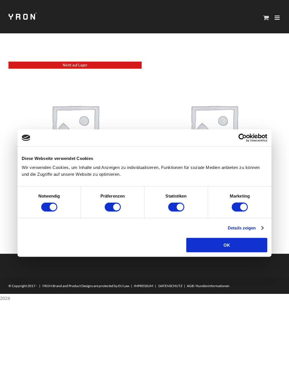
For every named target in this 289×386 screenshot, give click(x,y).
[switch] (113, 207)
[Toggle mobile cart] (266, 18)
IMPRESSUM (143, 286)
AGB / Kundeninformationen (208, 286)
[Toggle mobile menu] (278, 18)
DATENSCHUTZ (170, 286)
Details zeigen (242, 227)
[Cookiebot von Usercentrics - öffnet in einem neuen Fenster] (242, 138)
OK (227, 244)
